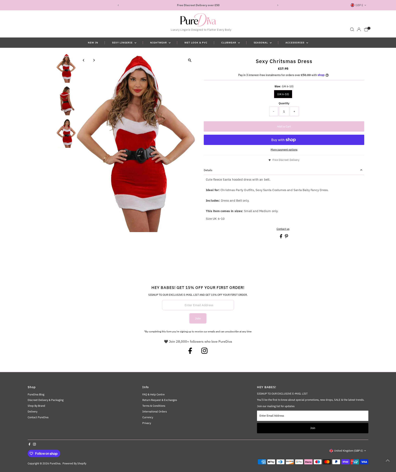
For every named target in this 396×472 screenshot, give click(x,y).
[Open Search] (352, 29)
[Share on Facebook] (281, 237)
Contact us (283, 229)
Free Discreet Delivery (285, 160)
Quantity (284, 103)
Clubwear (229, 42)
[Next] (277, 5)
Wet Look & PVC (195, 42)
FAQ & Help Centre (153, 394)
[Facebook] (190, 353)
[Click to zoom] (189, 60)
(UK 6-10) (283, 94)
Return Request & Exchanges (159, 400)
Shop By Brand (36, 406)
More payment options (284, 149)
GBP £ (359, 5)
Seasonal (261, 42)
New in (93, 42)
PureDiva (55, 463)
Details (208, 170)
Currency (147, 417)
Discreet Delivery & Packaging (46, 400)
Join (198, 318)
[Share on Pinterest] (286, 237)
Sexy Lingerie (122, 42)
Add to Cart (284, 126)
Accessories (295, 42)
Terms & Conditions (153, 406)
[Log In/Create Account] (359, 29)
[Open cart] (366, 29)
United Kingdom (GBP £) (348, 450)
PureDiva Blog (36, 394)
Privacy (146, 423)
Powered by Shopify (74, 463)
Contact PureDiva (38, 417)
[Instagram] (204, 353)
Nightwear (159, 42)
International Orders (154, 411)
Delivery (32, 411)
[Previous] (118, 5)
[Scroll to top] (388, 461)
